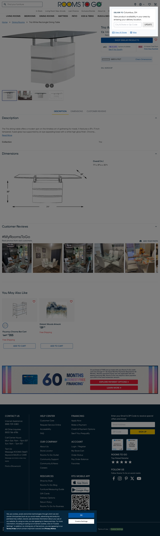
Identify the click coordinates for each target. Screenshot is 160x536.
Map (135, 32)
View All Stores (121, 32)
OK (81, 515)
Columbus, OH (130, 13)
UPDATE (148, 25)
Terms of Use (11, 528)
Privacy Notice (50, 528)
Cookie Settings (81, 521)
